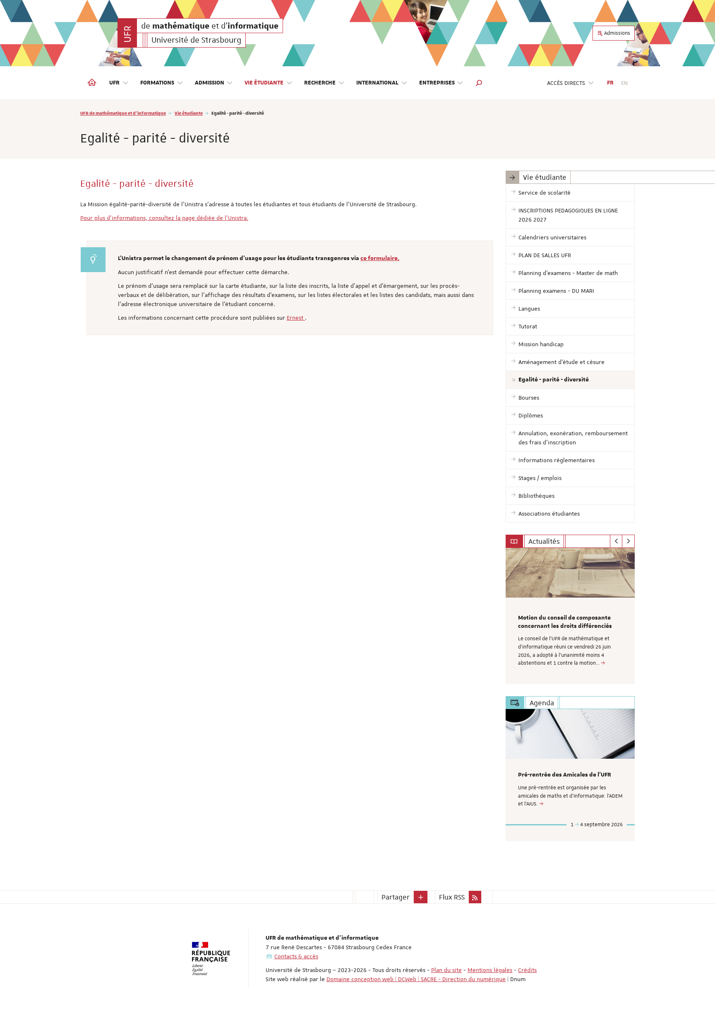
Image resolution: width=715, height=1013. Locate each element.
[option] (570, 616)
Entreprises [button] (437, 83)
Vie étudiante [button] (264, 83)
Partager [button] (395, 897)
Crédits (527, 970)
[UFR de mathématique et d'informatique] (127, 33)
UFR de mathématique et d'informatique (123, 112)
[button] (479, 82)
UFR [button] (114, 83)
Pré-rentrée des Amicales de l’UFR (564, 775)
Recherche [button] (320, 83)
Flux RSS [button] (452, 897)
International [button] (377, 83)
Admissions (616, 33)
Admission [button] (209, 83)
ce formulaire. (379, 258)
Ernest (296, 317)
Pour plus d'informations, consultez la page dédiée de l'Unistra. (164, 218)
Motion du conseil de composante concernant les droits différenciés (565, 622)
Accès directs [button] (566, 83)
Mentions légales (490, 970)
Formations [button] (157, 83)
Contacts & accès (296, 956)
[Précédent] (616, 541)
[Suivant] (628, 541)
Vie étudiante (189, 112)
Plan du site (446, 970)
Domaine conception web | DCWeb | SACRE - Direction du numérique (416, 979)
